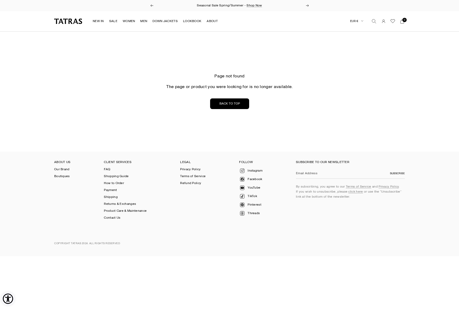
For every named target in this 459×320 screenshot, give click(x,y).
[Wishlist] (392, 21)
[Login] (383, 21)
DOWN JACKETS (165, 21)
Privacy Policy (190, 169)
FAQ (107, 169)
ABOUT (212, 21)
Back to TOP (229, 103)
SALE (113, 21)
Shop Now (254, 5)
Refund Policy (190, 183)
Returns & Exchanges (120, 204)
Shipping (110, 197)
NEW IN (98, 21)
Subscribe (397, 173)
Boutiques (62, 176)
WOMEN (129, 21)
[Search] (374, 21)
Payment (110, 190)
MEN (143, 21)
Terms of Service (193, 176)
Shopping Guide (116, 176)
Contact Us (112, 217)
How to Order (114, 183)
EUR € (354, 21)
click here (355, 191)
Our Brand (62, 169)
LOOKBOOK (192, 21)
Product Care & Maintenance (125, 211)
